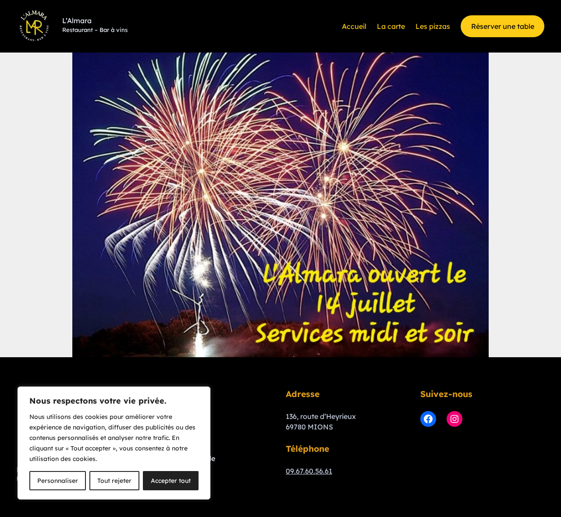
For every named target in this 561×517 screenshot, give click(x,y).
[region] (114, 443)
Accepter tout (171, 481)
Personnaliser (57, 481)
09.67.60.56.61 (309, 471)
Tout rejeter (114, 481)
